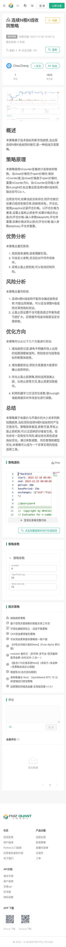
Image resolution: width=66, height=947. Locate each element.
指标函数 (8, 897)
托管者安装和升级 (13, 852)
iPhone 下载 (9, 929)
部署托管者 (42, 847)
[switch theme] (32, 5)
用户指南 (8, 842)
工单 (38, 858)
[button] (10, 558)
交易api (8, 886)
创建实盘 (41, 837)
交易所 (39, 852)
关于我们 (8, 858)
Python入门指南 (12, 847)
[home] (10, 5)
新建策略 (41, 842)
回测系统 (8, 837)
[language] (25, 5)
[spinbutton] (33, 568)
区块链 (7, 891)
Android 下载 (25, 929)
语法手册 (8, 875)
